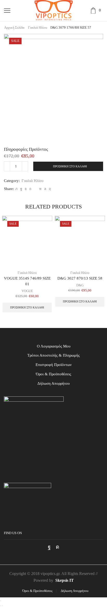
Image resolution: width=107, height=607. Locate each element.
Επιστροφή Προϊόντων (54, 365)
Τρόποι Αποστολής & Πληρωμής (53, 355)
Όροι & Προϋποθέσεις (53, 374)
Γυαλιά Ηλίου (37, 27)
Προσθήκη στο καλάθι (70, 166)
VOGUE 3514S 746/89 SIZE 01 (27, 281)
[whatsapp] (45, 189)
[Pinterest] (30, 189)
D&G (80, 285)
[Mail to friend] (35, 189)
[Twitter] (16, 189)
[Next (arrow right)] (2, 605)
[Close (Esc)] (0, 600)
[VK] (25, 189)
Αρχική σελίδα (14, 27)
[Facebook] (21, 189)
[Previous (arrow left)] (0, 605)
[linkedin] (40, 189)
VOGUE (27, 291)
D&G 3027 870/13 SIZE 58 (79, 278)
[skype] (49, 189)
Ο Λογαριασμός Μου (53, 346)
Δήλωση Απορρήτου (53, 383)
